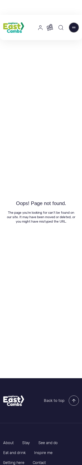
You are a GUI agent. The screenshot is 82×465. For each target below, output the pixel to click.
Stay (26, 443)
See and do (48, 443)
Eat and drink (14, 452)
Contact (39, 462)
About (8, 443)
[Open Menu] (74, 27)
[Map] (50, 27)
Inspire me (43, 452)
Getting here (13, 462)
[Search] (61, 27)
